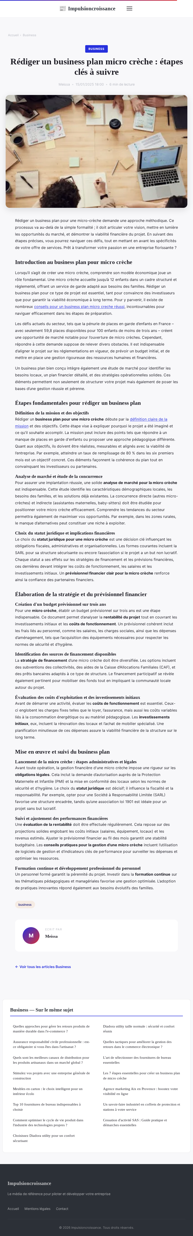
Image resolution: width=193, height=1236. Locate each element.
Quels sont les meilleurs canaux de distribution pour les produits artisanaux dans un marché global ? (51, 1059)
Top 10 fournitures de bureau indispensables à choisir (47, 1106)
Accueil (13, 35)
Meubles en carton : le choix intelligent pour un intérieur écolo (48, 1091)
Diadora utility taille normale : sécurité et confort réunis (138, 1028)
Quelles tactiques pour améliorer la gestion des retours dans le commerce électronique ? (137, 1044)
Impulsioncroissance (87, 8)
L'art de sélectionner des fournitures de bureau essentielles (137, 1059)
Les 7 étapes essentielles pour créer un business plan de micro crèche (141, 1075)
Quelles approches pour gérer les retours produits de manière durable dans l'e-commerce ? (51, 1028)
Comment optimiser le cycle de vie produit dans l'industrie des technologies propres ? (48, 1122)
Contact (62, 1209)
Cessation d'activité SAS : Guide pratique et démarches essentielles (135, 1122)
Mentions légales (37, 1209)
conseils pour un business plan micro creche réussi (79, 306)
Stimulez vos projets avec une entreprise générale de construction (51, 1075)
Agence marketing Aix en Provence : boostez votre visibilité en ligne (140, 1091)
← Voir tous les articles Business (43, 966)
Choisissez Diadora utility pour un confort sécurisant (44, 1138)
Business (29, 35)
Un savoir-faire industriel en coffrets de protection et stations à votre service (141, 1106)
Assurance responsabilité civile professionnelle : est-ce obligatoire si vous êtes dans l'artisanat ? (51, 1044)
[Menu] (129, 8)
